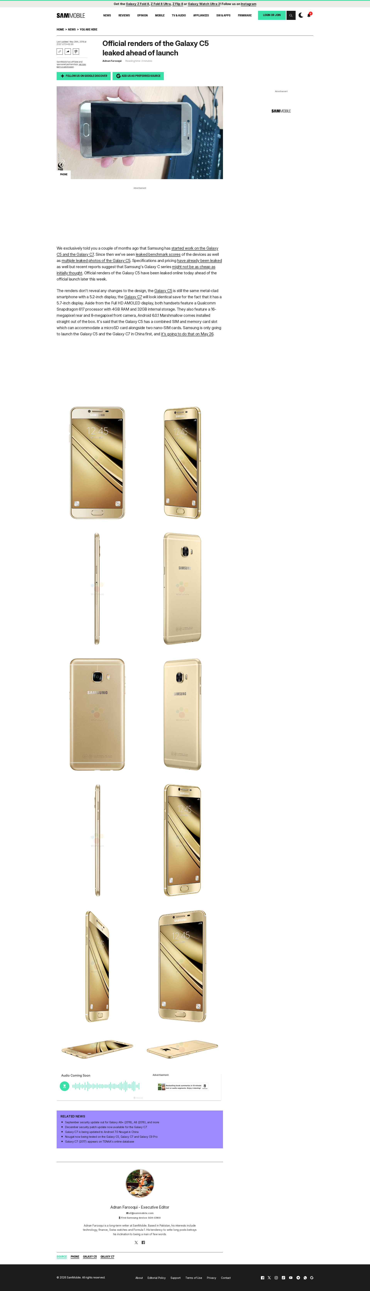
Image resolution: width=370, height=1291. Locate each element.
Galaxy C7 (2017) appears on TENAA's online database (99, 1141)
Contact (226, 1277)
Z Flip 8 (177, 4)
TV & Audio (179, 15)
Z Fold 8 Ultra (161, 4)
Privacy (211, 1277)
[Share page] (68, 51)
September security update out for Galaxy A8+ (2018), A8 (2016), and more (112, 1122)
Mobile (159, 15)
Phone (75, 1256)
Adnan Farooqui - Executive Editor (139, 1207)
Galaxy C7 (133, 297)
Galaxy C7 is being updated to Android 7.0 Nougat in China (101, 1131)
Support (176, 1277)
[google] (311, 1277)
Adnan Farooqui (112, 60)
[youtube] (291, 1277)
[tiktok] (283, 1277)
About (139, 1277)
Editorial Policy (157, 1277)
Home (60, 29)
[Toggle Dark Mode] (300, 15)
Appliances (201, 15)
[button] (291, 15)
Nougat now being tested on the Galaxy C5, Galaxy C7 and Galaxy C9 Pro (111, 1136)
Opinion (142, 15)
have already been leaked (199, 260)
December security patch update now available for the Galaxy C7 (106, 1127)
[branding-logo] (71, 15)
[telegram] (298, 1277)
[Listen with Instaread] (76, 51)
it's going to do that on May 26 (187, 334)
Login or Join (272, 15)
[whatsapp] (305, 1277)
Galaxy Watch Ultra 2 (204, 4)
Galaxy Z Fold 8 (137, 4)
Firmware (245, 15)
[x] (269, 1277)
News (107, 15)
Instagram (248, 4)
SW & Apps (223, 15)
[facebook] (262, 1277)
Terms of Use (193, 1277)
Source (62, 1256)
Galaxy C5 (163, 290)
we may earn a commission (71, 65)
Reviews (124, 15)
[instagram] (276, 1277)
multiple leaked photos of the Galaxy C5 (96, 260)
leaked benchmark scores (158, 254)
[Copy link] (60, 51)
